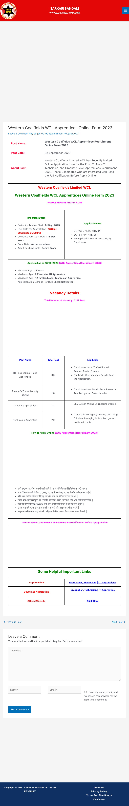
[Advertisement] (64, 48)
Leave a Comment (18, 133)
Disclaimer (99, 799)
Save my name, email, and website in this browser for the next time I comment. (101, 696)
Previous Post (13, 622)
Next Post (118, 622)
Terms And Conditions (99, 795)
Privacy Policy (99, 791)
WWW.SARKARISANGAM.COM (64, 202)
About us (99, 787)
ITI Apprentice (107, 590)
